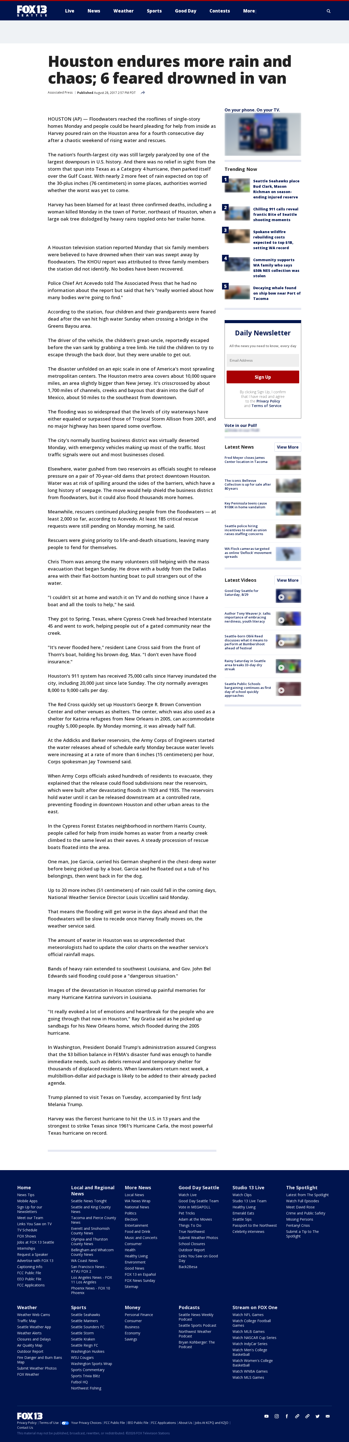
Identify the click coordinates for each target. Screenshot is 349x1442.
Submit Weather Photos (198, 1237)
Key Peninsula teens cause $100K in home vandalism (246, 505)
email (328, 1416)
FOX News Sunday (140, 1280)
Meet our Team (30, 1217)
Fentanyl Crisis (298, 1225)
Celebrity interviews (248, 1231)
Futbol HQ (79, 1382)
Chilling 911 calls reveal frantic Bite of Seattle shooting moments (275, 214)
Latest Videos (240, 580)
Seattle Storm (82, 1333)
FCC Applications (31, 1285)
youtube (266, 1416)
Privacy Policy (268, 401)
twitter (317, 1416)
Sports (78, 1307)
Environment (135, 1262)
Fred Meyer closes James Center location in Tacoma (246, 459)
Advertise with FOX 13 (35, 1260)
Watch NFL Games (248, 1314)
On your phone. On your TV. (252, 110)
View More (288, 447)
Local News (134, 1194)
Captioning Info (29, 1266)
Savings (131, 1339)
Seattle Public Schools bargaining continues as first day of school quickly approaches (248, 689)
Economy (132, 1333)
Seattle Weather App (34, 1326)
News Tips (25, 1194)
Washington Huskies (87, 1351)
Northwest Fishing (86, 1388)
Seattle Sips (242, 1219)
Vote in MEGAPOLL (195, 1207)
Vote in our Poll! (241, 425)
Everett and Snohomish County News (90, 1230)
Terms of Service (266, 405)
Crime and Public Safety (305, 1213)
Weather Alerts (29, 1333)
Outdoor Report (192, 1249)
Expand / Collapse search (329, 11)
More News (138, 1187)
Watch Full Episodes (302, 1200)
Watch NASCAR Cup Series (254, 1337)
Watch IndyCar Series (249, 1343)
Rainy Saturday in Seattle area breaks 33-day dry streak (245, 665)
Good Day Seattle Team (199, 1200)
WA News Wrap (137, 1200)
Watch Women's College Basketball (252, 1363)
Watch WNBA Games (250, 1371)
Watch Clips (242, 1194)
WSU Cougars (82, 1357)
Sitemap (131, 1286)
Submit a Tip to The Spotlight (302, 1233)
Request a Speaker (32, 1254)
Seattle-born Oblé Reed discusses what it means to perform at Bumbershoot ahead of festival (246, 642)
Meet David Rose (300, 1207)
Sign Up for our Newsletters (29, 1209)
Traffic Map (26, 1320)
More (249, 11)
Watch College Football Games (251, 1323)
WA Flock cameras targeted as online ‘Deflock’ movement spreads (248, 552)
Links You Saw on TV (34, 1223)
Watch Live (188, 1194)
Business (132, 1326)
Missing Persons (299, 1219)
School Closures (192, 1243)
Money (132, 1307)
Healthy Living (136, 1256)
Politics (130, 1213)
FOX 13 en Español (140, 1274)
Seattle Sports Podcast (197, 1325)
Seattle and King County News (91, 1209)
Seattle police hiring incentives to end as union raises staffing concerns (246, 530)
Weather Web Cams (33, 1314)
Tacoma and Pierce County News (93, 1220)
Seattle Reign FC (84, 1345)
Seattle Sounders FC (87, 1326)
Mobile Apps (27, 1200)
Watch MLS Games (248, 1377)
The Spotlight (302, 1187)
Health (130, 1249)
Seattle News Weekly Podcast (196, 1317)
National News (137, 1207)
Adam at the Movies (195, 1219)
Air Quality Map (29, 1345)
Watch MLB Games (248, 1331)
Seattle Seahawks (85, 1314)
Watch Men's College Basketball (249, 1352)
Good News (134, 1268)
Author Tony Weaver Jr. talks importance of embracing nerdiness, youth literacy (248, 617)
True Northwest (192, 1231)
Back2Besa (188, 1266)
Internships (26, 1248)
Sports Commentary (87, 1369)
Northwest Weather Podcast (195, 1333)
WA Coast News (84, 1260)
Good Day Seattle (199, 1187)
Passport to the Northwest (254, 1225)
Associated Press (60, 92)
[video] (288, 596)
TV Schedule (27, 1230)
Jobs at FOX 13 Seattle (35, 1242)
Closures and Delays (34, 1339)
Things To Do (190, 1225)
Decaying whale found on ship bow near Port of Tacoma (277, 293)
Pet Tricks (187, 1213)
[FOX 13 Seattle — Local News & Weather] (34, 11)
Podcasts (189, 1307)
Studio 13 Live (248, 1187)
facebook (287, 1416)
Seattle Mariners (84, 1320)
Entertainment (136, 1225)
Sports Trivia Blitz (85, 1375)
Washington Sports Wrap (91, 1363)
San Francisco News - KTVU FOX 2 (89, 1269)
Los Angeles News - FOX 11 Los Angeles (91, 1279)
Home (24, 1187)
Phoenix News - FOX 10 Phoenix (90, 1290)
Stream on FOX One (254, 1307)
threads (307, 1416)
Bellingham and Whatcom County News (92, 1252)
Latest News (239, 447)
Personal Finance (139, 1314)
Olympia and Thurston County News (89, 1241)
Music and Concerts (141, 1237)
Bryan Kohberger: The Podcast (197, 1344)
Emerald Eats (243, 1213)
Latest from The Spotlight (307, 1194)
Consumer (133, 1243)
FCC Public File (29, 1272)
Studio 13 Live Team (249, 1200)
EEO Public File (29, 1278)
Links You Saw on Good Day (198, 1258)
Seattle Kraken (83, 1339)
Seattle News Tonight (89, 1200)
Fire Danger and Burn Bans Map (39, 1359)
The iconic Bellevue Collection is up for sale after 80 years (248, 484)
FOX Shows (26, 1236)
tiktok (297, 1416)
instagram (277, 1416)
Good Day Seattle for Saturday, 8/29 (242, 592)
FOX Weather (28, 1374)
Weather (27, 1307)
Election (131, 1219)
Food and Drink (137, 1231)
